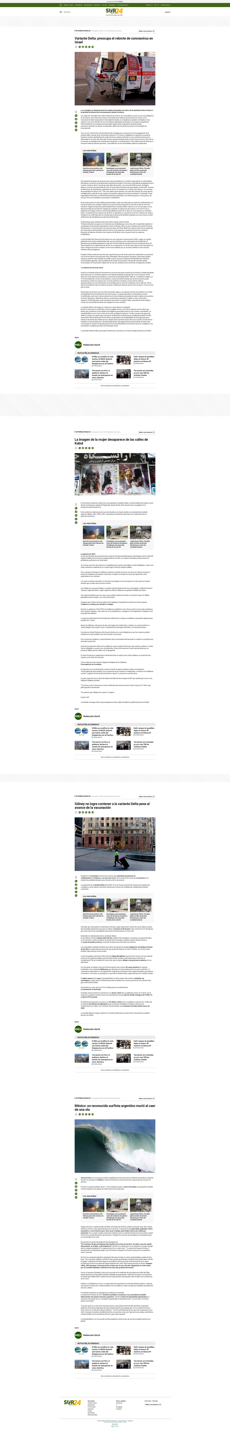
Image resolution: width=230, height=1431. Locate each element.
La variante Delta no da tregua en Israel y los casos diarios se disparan (105, 307)
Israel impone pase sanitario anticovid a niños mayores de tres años (105, 222)
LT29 (155, 5)
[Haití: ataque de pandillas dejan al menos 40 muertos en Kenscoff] (123, 360)
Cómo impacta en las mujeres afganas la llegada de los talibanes (104, 662)
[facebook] (83, 47)
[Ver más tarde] (76, 46)
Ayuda (124, 1422)
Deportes (97, 5)
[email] (89, 47)
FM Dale (148, 5)
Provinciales (88, 5)
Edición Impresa (165, 5)
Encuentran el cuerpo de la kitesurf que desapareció (99, 1242)
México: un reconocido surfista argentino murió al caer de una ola (111, 1319)
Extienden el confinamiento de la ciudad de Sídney (98, 936)
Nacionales (112, 5)
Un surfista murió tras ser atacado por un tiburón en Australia (102, 1293)
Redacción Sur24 (91, 345)
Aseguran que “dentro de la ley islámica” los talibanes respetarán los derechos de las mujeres (114, 602)
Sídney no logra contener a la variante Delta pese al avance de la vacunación (115, 1013)
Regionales (78, 5)
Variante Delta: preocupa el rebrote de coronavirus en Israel (109, 331)
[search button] (60, 5)
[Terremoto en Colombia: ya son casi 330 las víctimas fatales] (123, 373)
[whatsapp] (80, 47)
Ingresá (167, 12)
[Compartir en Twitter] (86, 47)
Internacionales (122, 5)
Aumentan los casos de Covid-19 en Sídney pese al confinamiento (104, 987)
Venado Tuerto (69, 5)
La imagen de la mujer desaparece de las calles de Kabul (108, 702)
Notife (149, 331)
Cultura (104, 5)
